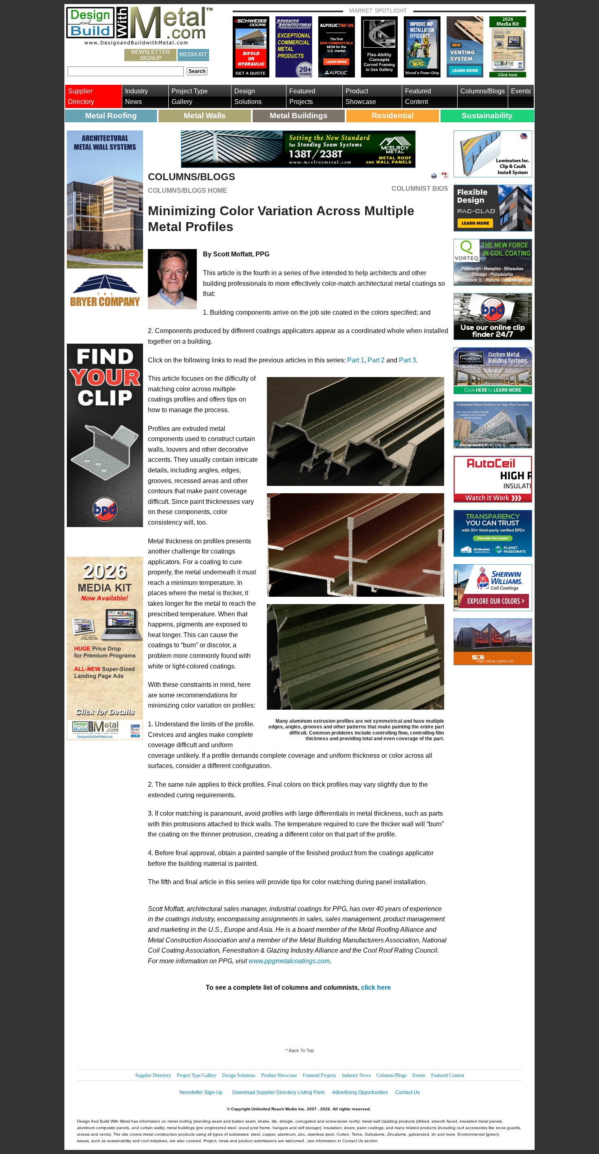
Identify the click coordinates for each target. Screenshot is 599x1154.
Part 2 (376, 360)
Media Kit (193, 54)
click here (376, 987)
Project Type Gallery (190, 96)
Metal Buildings (299, 115)
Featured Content (418, 96)
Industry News (136, 96)
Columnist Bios (420, 188)
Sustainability (487, 115)
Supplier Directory (81, 96)
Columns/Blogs (482, 91)
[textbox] (126, 71)
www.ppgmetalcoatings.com (289, 961)
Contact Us (407, 1092)
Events (521, 91)
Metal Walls (205, 115)
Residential (393, 115)
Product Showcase (361, 96)
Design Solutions (248, 96)
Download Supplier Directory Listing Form (278, 1092)
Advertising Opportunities (360, 1092)
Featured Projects (302, 96)
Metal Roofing (111, 115)
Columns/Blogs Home (187, 190)
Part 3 (407, 360)
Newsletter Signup (150, 55)
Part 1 (355, 360)
